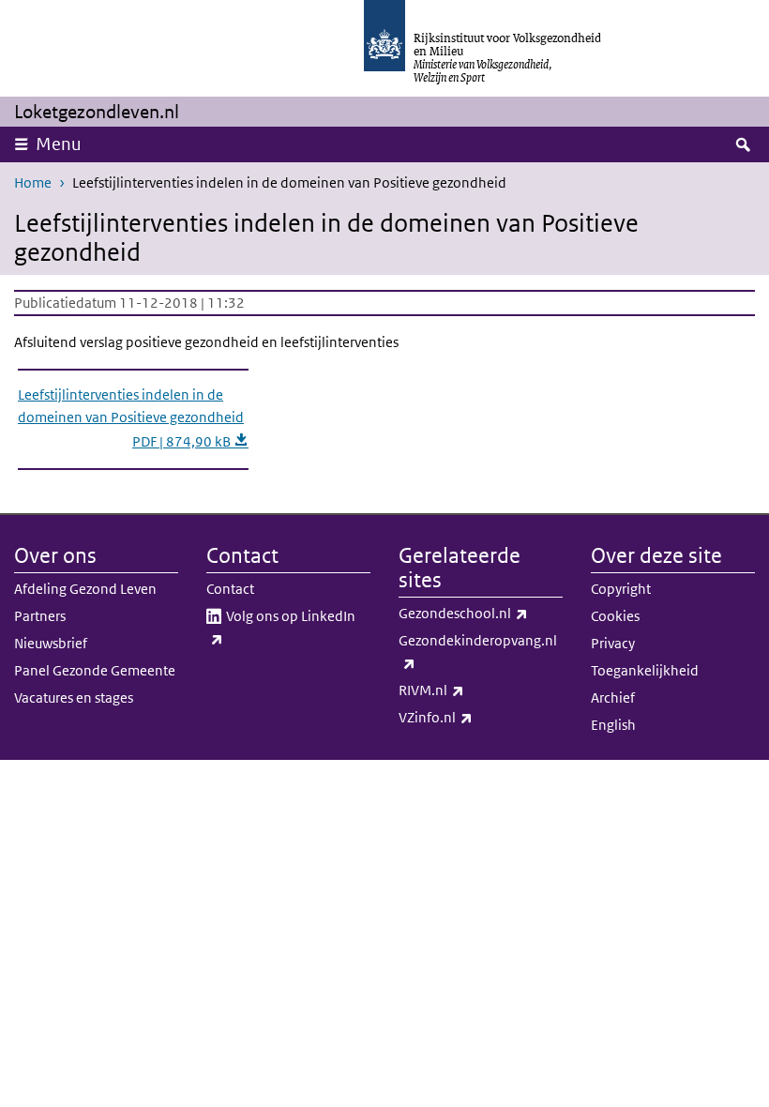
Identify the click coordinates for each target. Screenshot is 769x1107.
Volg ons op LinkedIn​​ (288, 626)
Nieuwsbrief (50, 643)
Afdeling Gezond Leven (85, 589)
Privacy (613, 643)
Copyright (621, 589)
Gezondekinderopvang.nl (478, 651)
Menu (59, 144)
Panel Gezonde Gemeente (94, 670)
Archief (613, 697)
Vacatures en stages (73, 697)
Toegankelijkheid (645, 670)
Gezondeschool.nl (481, 612)
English (613, 725)
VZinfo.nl (477, 716)
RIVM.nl (473, 689)
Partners (40, 616)
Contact (230, 589)
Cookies (615, 616)
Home (33, 182)
